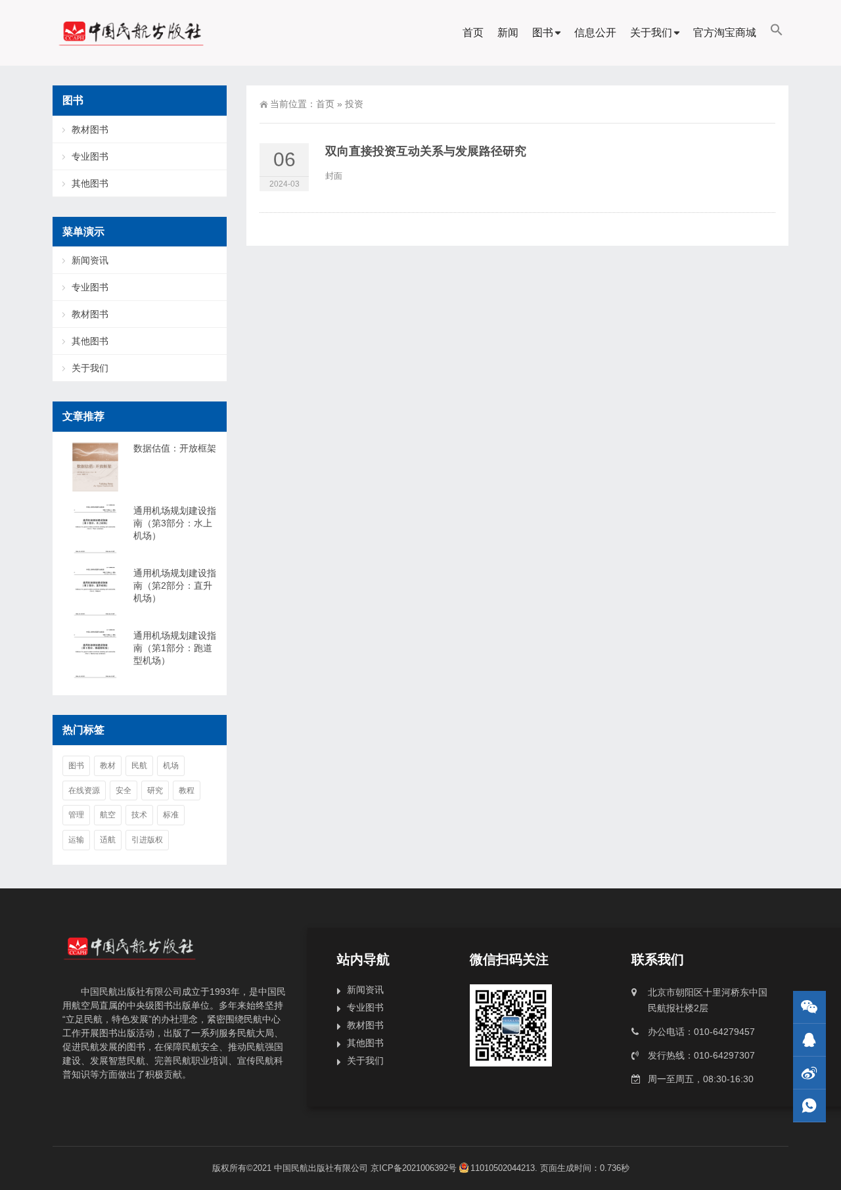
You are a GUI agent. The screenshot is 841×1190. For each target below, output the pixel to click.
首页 (473, 32)
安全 (123, 790)
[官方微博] (809, 1073)
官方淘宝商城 (724, 32)
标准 (171, 814)
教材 (108, 765)
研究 (155, 790)
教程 (186, 790)
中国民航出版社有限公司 (321, 1168)
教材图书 (90, 129)
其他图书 (90, 183)
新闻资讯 (90, 260)
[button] (776, 33)
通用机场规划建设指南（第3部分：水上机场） (174, 523)
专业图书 (90, 156)
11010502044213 (502, 1168)
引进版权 (147, 839)
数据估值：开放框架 (174, 448)
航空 (108, 814)
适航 (108, 839)
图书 (542, 32)
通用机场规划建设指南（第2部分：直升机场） (174, 585)
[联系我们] (809, 1040)
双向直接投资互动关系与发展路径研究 (425, 151)
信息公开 (595, 32)
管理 (76, 814)
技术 (139, 814)
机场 (171, 765)
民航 (139, 765)
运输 (76, 839)
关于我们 (651, 32)
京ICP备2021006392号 (414, 1168)
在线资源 (84, 790)
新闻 (507, 32)
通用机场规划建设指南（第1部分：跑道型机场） (174, 648)
